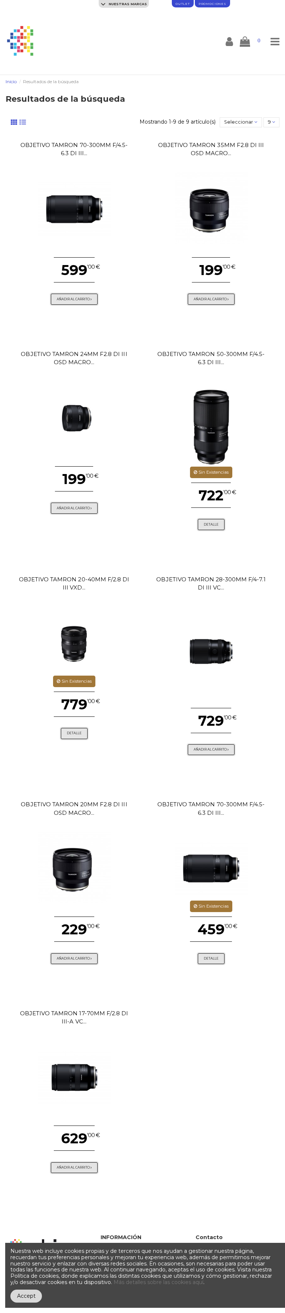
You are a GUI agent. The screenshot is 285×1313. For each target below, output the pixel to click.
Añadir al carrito (74, 299)
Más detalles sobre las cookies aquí (158, 1282)
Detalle (211, 524)
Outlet (183, 4)
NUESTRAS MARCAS (127, 4)
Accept (26, 1296)
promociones (212, 4)
